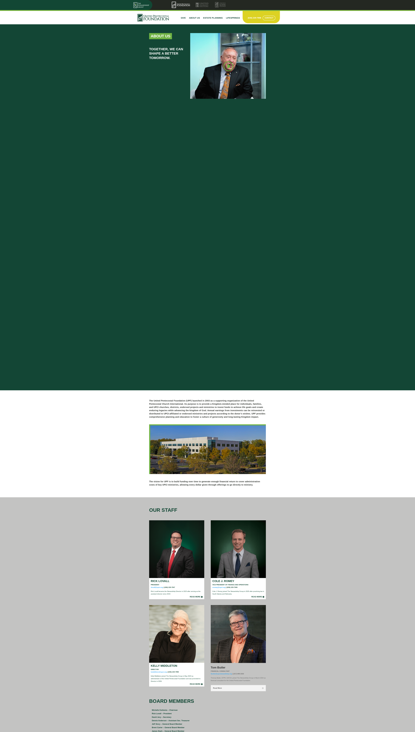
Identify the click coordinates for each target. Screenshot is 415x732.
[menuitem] (181, 5)
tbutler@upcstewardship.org (221, 674)
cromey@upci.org (218, 587)
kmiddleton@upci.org (159, 672)
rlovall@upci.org (157, 587)
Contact (269, 18)
